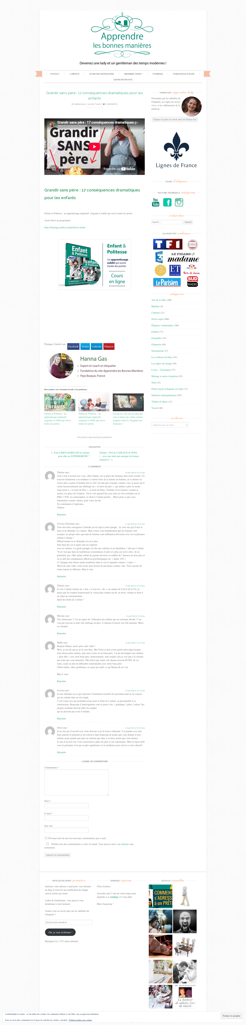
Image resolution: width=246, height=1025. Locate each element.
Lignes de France (122, 79)
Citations (155, 312)
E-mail (48, 813)
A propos (74, 73)
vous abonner (122, 844)
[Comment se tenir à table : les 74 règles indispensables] (185, 947)
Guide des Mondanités (101, 73)
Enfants (107, 437)
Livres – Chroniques (161, 369)
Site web (48, 825)
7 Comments (111, 104)
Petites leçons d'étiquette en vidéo (167, 388)
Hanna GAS (79, 104)
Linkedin (96, 346)
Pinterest (108, 346)
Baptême (155, 306)
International (157, 350)
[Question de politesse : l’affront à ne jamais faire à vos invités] (160, 947)
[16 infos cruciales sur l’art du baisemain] (185, 972)
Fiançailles (156, 338)
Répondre (61, 514)
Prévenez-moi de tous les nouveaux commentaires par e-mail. (77, 838)
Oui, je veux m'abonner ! (60, 932)
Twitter (85, 346)
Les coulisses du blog (161, 357)
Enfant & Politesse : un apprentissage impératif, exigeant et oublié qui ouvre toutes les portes (92, 418)
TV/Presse (157, 73)
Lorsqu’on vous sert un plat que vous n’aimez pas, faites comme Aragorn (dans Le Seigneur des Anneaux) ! (128, 418)
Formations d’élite (183, 73)
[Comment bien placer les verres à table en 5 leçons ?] (160, 972)
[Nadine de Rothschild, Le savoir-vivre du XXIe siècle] (185, 997)
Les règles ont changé (161, 363)
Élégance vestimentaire (162, 325)
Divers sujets (157, 319)
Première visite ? (133, 73)
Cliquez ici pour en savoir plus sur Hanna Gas (174, 119)
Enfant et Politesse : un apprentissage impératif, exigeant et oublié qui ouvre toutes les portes (57, 418)
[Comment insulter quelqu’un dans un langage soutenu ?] (185, 922)
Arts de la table (158, 299)
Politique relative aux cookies (80, 1020)
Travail (154, 407)
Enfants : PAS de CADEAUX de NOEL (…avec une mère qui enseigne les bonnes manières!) (119, 456)
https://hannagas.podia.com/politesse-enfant (64, 227)
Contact (54, 73)
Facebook (73, 346)
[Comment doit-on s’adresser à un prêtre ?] (160, 897)
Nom (47, 800)
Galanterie (156, 344)
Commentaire (51, 767)
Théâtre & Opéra (159, 401)
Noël (153, 382)
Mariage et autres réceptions (164, 376)
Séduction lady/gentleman (163, 395)
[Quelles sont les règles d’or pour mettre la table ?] (160, 997)
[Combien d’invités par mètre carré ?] (160, 922)
